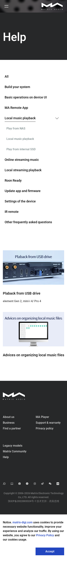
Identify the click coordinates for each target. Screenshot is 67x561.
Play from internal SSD (21, 149)
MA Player (42, 417)
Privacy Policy (45, 535)
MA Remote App (16, 108)
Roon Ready (13, 180)
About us (8, 417)
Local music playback (20, 118)
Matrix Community (14, 451)
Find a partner (12, 428)
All (7, 76)
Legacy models (12, 445)
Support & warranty (48, 422)
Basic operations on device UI (26, 97)
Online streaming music (22, 160)
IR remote (12, 212)
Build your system (17, 87)
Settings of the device (20, 201)
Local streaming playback (23, 170)
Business (8, 422)
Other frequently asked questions (28, 222)
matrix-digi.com (23, 522)
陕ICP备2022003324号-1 (22, 501)
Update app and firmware (23, 191)
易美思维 (54, 501)
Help (6, 457)
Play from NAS (15, 128)
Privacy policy (44, 428)
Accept (49, 551)
